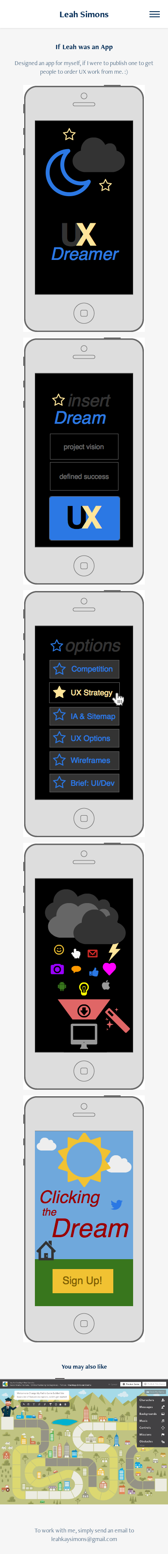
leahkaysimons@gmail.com (84, 1539)
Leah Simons (84, 14)
